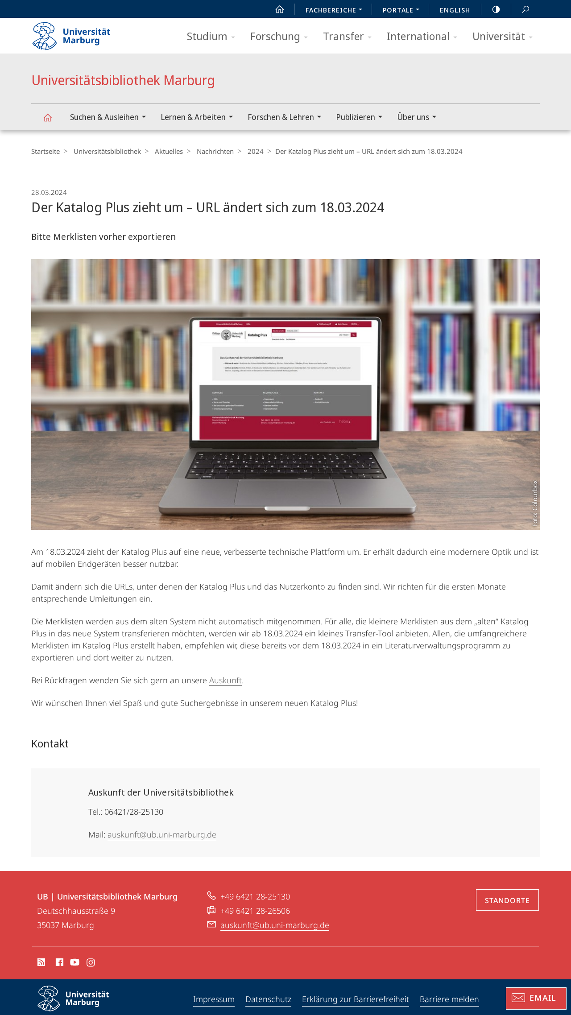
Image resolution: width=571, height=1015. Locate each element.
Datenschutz (268, 999)
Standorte (507, 900)
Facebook (58, 964)
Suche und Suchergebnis (525, 9)
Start (279, 9)
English (455, 9)
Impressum (214, 999)
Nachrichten (215, 151)
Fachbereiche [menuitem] (331, 9)
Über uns (413, 116)
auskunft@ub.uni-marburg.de (162, 834)
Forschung (275, 36)
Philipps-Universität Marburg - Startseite (87, 33)
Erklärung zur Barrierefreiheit (355, 999)
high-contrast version (496, 9)
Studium (207, 36)
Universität (498, 36)
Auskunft (225, 680)
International (418, 36)
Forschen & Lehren (281, 116)
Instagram (91, 964)
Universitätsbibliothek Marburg (47, 117)
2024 (256, 151)
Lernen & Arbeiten (193, 116)
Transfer (343, 36)
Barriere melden (449, 999)
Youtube (73, 964)
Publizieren (355, 116)
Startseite (45, 151)
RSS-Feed (40, 964)
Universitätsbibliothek (107, 151)
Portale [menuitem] (398, 9)
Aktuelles (169, 151)
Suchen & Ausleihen (104, 116)
